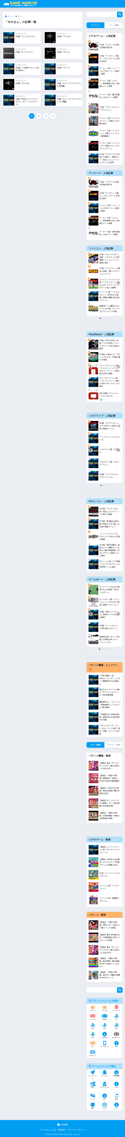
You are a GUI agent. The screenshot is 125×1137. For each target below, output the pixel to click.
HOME (64, 1124)
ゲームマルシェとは (48, 1130)
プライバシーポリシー (76, 1130)
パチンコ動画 (95, 745)
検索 (120, 14)
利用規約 (61, 1130)
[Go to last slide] (91, 283)
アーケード (95, 25)
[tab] (100, 318)
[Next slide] (118, 283)
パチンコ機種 (113, 25)
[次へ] (53, 116)
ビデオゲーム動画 (113, 745)
